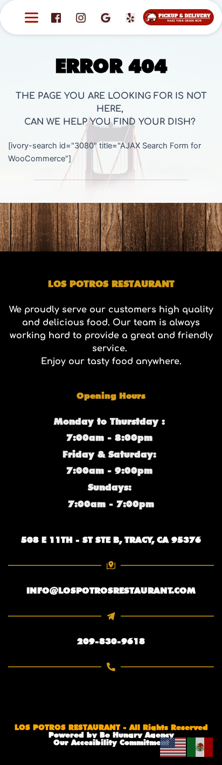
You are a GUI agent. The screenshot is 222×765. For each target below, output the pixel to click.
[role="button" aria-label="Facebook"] (56, 17)
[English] (173, 747)
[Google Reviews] (105, 17)
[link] (111, 540)
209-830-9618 (111, 641)
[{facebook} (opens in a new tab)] (56, 17)
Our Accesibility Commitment (111, 742)
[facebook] (130, 17)
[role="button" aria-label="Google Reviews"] (105, 17)
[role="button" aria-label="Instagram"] (81, 17)
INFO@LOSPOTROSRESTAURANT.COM (111, 590)
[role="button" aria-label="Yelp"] (130, 17)
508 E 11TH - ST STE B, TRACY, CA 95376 (111, 540)
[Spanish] (200, 747)
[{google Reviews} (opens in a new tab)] (105, 17)
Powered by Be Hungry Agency (111, 734)
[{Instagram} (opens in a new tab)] (80, 17)
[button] (31, 17)
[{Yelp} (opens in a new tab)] (130, 17)
